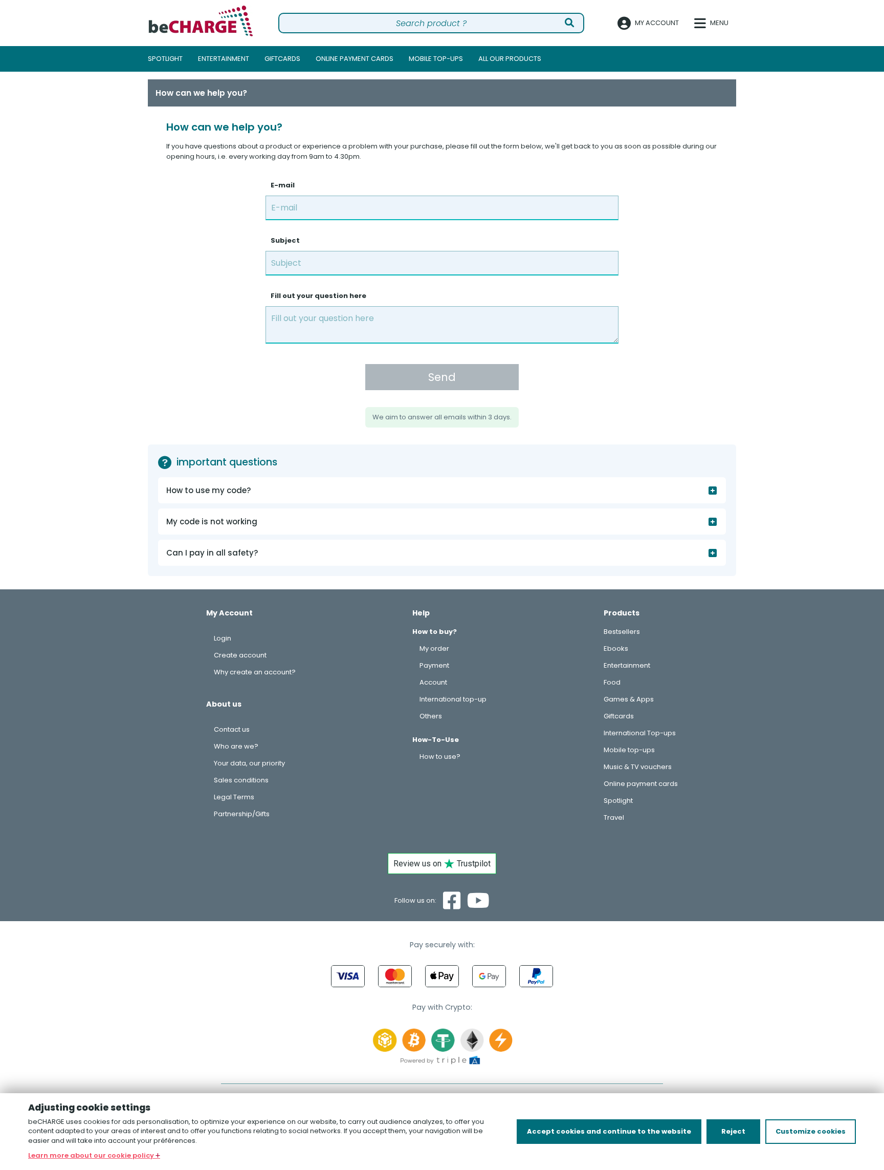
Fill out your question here (318, 296)
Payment (434, 665)
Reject (733, 1131)
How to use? (439, 756)
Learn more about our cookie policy (92, 1155)
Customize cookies (811, 1131)
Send (442, 377)
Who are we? (236, 746)
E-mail (283, 185)
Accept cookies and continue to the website (609, 1131)
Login (222, 638)
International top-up (453, 699)
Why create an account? (255, 672)
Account (433, 682)
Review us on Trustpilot (442, 863)
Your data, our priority (249, 763)
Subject (285, 240)
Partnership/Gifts (242, 814)
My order (434, 648)
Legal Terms (234, 797)
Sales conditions (241, 780)
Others (430, 716)
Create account (240, 655)
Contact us (232, 729)
